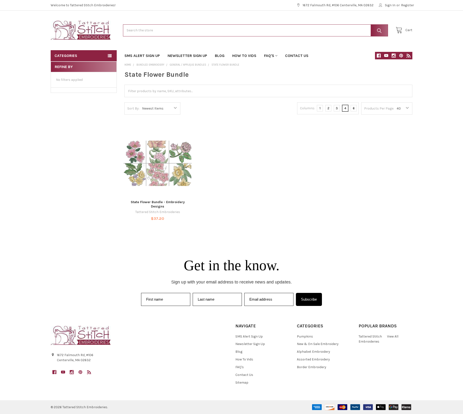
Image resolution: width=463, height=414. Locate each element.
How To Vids (244, 55)
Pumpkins (305, 336)
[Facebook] (378, 55)
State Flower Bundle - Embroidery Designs (158, 204)
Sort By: (133, 108)
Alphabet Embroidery (313, 352)
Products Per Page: (379, 108)
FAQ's (269, 55)
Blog (220, 55)
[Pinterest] (401, 55)
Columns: (307, 108)
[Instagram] (393, 55)
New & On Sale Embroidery (318, 344)
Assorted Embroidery (313, 359)
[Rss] (408, 55)
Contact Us (296, 55)
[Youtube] (386, 55)
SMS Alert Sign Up (142, 55)
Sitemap (241, 382)
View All (392, 336)
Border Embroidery (311, 367)
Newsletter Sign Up (187, 55)
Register (407, 5)
